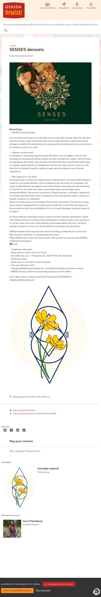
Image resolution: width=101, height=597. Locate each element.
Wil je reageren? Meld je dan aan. (25, 451)
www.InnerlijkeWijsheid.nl (24, 410)
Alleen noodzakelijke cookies (17, 590)
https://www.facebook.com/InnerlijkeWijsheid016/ (34, 413)
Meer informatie (43, 590)
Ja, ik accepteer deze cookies (59, 584)
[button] (7, 24)
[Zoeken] (5, 30)
